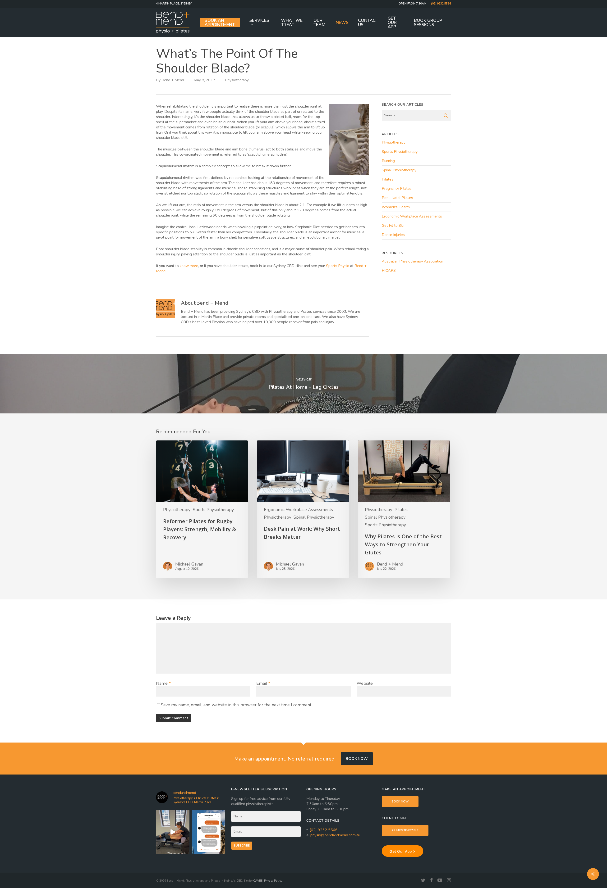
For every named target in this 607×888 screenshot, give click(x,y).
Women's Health (396, 207)
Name (163, 683)
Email (263, 683)
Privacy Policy (273, 881)
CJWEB (258, 881)
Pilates (387, 179)
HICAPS (389, 270)
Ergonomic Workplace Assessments (412, 216)
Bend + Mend (172, 80)
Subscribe (242, 845)
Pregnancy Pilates (397, 188)
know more (189, 265)
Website (365, 683)
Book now (357, 758)
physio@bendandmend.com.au (335, 835)
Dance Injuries (393, 234)
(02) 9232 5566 (324, 830)
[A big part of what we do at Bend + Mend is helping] (172, 832)
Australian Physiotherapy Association (412, 261)
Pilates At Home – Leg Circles (303, 383)
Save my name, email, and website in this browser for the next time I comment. (236, 705)
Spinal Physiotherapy (399, 170)
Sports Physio (337, 265)
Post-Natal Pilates (397, 197)
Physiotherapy (237, 80)
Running (388, 160)
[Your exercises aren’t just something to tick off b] (208, 832)
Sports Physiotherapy (400, 151)
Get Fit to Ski (393, 225)
